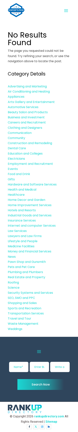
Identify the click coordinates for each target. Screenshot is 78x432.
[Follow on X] (35, 426)
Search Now (41, 384)
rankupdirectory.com (49, 416)
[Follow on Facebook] (29, 426)
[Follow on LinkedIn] (48, 426)
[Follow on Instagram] (42, 426)
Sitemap (51, 421)
